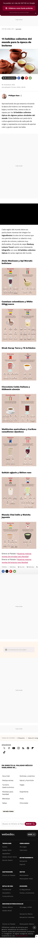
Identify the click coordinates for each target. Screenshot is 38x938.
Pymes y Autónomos (27, 893)
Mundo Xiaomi (7, 860)
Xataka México (7, 907)
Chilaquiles (21, 738)
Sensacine (23, 861)
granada (18, 29)
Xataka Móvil (6, 850)
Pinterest (28, 747)
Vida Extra (23, 850)
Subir (30, 834)
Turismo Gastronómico (8, 786)
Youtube (13, 747)
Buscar (28, 824)
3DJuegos (23, 847)
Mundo (21, 567)
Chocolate (24, 803)
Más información (22, 936)
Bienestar (6, 799)
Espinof (22, 864)
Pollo (22, 799)
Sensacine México (26, 914)
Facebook (18, 78)
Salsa (4, 803)
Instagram (18, 747)
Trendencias (6, 889)
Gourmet (6, 776)
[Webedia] (8, 835)
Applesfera (6, 853)
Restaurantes (7, 780)
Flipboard (26, 78)
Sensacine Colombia (27, 917)
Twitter (22, 78)
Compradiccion (7, 896)
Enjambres (24, 792)
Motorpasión (24, 875)
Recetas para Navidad (7, 793)
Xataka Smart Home (9, 857)
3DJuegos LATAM (26, 907)
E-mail (30, 78)
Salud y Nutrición (27, 780)
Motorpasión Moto (26, 878)
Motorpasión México (27, 924)
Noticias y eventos (27, 776)
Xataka (4, 847)
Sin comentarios (10, 78)
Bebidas (13, 567)
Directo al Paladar (8, 875)
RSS (23, 747)
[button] (15, 95)
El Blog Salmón (25, 889)
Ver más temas (8, 811)
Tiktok (4, 752)
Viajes (22, 785)
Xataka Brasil (7, 910)
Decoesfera (6, 893)
